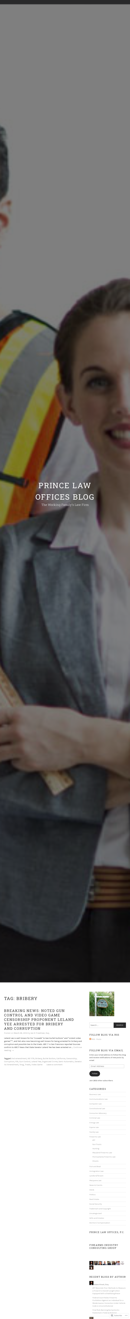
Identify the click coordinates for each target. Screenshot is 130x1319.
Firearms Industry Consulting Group (103, 1246)
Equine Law (94, 1127)
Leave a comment (54, 1064)
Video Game (36, 1064)
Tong (21, 1064)
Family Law (94, 1132)
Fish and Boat (95, 1166)
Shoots (95, 1161)
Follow (94, 1073)
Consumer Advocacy (98, 1113)
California (60, 1058)
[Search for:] (107, 1025)
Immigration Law (96, 1171)
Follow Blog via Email (106, 1050)
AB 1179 (31, 1058)
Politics (92, 1195)
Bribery (38, 1058)
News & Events (95, 1185)
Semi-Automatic (66, 1061)
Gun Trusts (96, 1144)
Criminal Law (94, 1118)
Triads (27, 1064)
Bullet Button (49, 1058)
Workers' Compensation (99, 1223)
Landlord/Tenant (96, 1176)
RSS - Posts (96, 1039)
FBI (16, 1061)
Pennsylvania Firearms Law (103, 1157)
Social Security (95, 1204)
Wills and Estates (96, 1218)
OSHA (91, 1190)
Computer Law (95, 1104)
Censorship (71, 1058)
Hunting (95, 1148)
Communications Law (98, 1099)
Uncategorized (95, 1213)
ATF (93, 1140)
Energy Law (94, 1123)
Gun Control (24, 1061)
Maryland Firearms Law (102, 1153)
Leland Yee (36, 1061)
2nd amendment (19, 1058)
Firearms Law (95, 1137)
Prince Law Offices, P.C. (106, 1232)
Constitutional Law (97, 1108)
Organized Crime (50, 1061)
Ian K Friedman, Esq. (40, 1033)
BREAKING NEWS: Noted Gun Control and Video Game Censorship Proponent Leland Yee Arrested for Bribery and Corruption (39, 1019)
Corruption (9, 1061)
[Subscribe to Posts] (90, 1039)
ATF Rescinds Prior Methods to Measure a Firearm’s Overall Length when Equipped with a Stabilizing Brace (109, 1291)
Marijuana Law (95, 1180)
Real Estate (94, 1199)
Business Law (95, 1094)
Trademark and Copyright (100, 1209)
